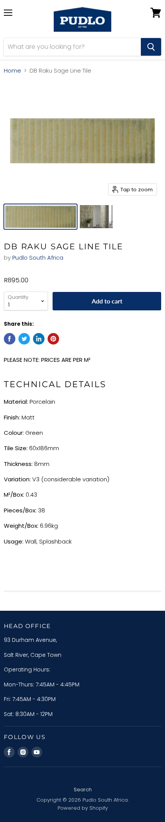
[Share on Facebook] (9, 339)
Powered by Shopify (83, 808)
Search (83, 789)
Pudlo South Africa (37, 258)
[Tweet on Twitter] (24, 339)
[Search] (151, 47)
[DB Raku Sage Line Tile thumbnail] (40, 216)
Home (12, 70)
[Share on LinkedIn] (39, 339)
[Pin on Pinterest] (53, 339)
